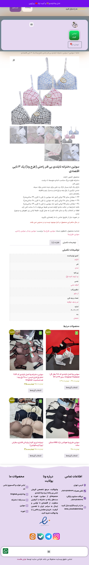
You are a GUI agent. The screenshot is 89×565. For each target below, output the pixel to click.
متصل (76, 318)
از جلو (76, 293)
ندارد (76, 268)
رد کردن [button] (32, 3)
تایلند (76, 259)
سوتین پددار (31, 231)
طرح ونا (46, 231)
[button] (31, 24)
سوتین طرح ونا (73, 234)
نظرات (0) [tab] (55, 242)
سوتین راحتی (21, 231)
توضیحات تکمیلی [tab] (69, 242)
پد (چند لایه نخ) (72, 276)
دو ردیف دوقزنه (72, 302)
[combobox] (27, 7)
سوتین (71, 53)
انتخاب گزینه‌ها (71, 387)
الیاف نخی (74, 285)
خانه (77, 53)
